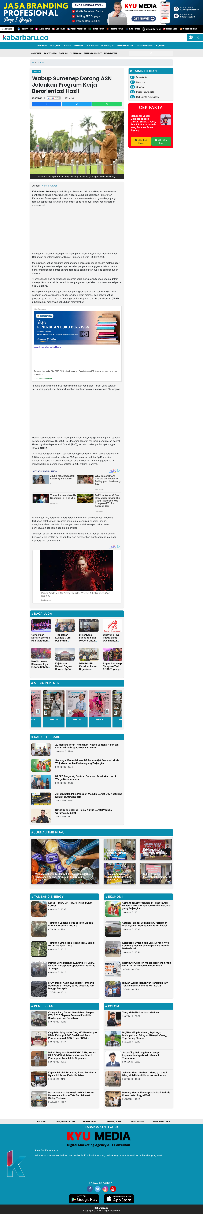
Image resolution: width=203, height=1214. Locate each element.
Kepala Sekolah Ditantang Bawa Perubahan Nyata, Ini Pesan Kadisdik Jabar (72, 1074)
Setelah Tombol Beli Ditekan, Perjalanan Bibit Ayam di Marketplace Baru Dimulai (144, 924)
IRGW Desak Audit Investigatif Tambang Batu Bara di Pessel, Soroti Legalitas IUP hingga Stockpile (71, 985)
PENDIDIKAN (110, 53)
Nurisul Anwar (49, 185)
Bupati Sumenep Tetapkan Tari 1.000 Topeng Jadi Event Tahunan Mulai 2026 (112, 670)
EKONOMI (79, 45)
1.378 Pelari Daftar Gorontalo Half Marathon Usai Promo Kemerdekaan (41, 640)
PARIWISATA (92, 45)
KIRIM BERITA (137, 1121)
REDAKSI (41, 1121)
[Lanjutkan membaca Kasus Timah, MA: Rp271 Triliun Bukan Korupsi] (39, 909)
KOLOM (160, 45)
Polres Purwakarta (145, 92)
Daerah (36, 72)
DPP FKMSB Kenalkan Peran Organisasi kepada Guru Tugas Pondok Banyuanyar (88, 670)
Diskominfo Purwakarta (147, 97)
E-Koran (54, 719)
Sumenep (140, 82)
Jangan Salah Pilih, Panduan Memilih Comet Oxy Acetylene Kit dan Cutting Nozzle (88, 795)
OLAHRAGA (107, 45)
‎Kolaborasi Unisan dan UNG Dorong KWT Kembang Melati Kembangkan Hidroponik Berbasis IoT (145, 945)
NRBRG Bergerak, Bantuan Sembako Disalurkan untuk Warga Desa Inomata (86, 778)
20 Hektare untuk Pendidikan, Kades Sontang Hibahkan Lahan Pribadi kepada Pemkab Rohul (87, 746)
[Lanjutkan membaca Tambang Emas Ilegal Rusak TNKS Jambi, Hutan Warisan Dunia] (39, 949)
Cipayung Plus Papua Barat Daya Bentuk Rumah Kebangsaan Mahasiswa (111, 642)
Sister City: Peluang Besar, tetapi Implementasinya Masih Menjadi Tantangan (140, 1055)
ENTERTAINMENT (126, 45)
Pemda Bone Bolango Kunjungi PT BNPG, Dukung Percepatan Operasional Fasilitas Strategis (71, 965)
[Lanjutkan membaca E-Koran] (54, 704)
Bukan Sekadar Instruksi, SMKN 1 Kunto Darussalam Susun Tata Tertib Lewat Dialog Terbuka (71, 1095)
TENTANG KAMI (113, 1121)
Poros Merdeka (78, 28)
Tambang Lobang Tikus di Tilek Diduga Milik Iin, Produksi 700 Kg (70, 924)
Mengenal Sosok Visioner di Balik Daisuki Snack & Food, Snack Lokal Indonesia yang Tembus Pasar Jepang (143, 122)
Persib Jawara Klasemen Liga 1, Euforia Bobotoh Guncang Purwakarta (40, 667)
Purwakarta (141, 77)
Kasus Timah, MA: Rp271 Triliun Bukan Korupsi (70, 904)
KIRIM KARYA (89, 1121)
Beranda (42, 45)
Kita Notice (134, 28)
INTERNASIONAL (145, 45)
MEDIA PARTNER (161, 1121)
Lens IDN (60, 28)
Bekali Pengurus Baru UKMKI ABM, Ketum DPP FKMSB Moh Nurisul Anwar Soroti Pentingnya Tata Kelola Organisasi (72, 1055)
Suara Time (44, 28)
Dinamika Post (153, 29)
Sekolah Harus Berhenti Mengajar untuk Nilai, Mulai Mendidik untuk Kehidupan (145, 1074)
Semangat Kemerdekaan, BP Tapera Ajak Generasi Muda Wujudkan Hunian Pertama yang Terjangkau (87, 762)
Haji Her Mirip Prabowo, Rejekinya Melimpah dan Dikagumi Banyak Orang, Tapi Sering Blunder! (144, 1035)
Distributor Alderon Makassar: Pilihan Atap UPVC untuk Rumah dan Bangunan (146, 964)
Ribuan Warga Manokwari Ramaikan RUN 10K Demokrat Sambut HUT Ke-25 (145, 984)
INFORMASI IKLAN (65, 1121)
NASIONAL (55, 45)
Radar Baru (171, 28)
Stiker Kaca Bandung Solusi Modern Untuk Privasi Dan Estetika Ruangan (88, 642)
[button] (199, 37)
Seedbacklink (190, 28)
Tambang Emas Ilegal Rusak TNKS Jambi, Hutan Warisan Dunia (71, 944)
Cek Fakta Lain (162, 141)
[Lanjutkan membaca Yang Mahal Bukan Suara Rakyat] (113, 1018)
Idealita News (116, 28)
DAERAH (67, 45)
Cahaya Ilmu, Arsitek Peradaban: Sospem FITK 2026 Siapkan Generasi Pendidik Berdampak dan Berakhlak (71, 1015)
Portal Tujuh (98, 28)
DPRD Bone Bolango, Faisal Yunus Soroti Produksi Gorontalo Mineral (83, 811)
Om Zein (140, 87)
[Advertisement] (77, 230)
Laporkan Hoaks (142, 141)
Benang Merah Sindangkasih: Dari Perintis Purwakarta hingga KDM (146, 1094)
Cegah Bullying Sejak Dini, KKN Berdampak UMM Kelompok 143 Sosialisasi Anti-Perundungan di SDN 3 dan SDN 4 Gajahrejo (72, 1036)
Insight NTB (27, 28)
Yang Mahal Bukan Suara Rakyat (140, 1012)
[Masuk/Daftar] (191, 37)
